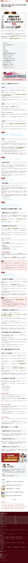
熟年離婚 (15, 523)
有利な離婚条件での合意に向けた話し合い (8, 55)
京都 (23, 529)
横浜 (17, 529)
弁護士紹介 (1, 526)
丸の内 (11, 529)
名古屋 (21, 529)
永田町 (1, 529)
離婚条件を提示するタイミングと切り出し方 (8, 54)
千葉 (7, 529)
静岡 (19, 529)
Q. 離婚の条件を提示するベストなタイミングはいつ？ (10, 65)
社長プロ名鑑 (19, 542)
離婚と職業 (5, 508)
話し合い (6, 3)
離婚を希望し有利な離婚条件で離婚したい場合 (9, 53)
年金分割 (4, 48)
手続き (24, 505)
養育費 (22, 508)
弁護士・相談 (17, 505)
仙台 (3, 529)
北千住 (16, 529)
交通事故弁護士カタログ (9, 542)
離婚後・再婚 (15, 508)
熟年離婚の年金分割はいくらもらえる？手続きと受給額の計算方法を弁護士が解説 (13, 135)
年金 (14, 505)
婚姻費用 (12, 505)
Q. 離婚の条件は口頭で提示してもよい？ (8, 66)
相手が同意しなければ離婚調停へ (7, 56)
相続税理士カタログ (13, 538)
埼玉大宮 (5, 529)
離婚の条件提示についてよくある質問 (8, 64)
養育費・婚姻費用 (5, 51)
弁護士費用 (5, 526)
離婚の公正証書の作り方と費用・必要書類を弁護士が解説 (9, 275)
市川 (9, 529)
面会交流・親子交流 (5, 50)
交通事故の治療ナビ (15, 542)
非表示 (6, 43)
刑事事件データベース (2, 538)
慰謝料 (4, 47)
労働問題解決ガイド (2, 539)
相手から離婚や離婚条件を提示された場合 (8, 60)
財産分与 (1, 516)
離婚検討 (19, 508)
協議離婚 (5, 505)
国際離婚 (8, 505)
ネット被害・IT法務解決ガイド (19, 538)
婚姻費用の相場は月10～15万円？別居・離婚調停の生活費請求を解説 (11, 205)
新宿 (13, 529)
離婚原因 (12, 508)
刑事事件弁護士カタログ (3, 542)
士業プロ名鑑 (22, 542)
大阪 (25, 529)
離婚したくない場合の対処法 (6, 61)
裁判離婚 (1, 523)
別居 (2, 505)
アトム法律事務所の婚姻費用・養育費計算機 (7, 199)
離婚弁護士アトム (3, 3)
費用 (2, 508)
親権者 (4, 49)
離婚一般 (9, 508)
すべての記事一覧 (14, 499)
